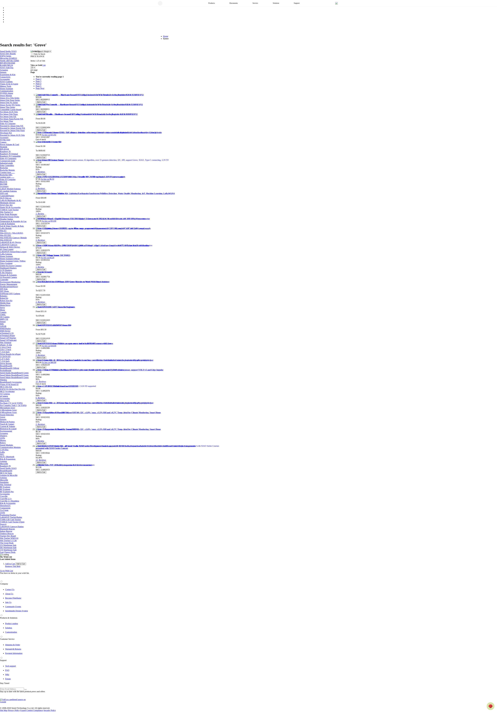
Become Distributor (13, 598)
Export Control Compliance (31, 710)
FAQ (7, 670)
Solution (8, 628)
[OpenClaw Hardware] (490, 706)
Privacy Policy (14, 710)
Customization (11, 632)
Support (3, 660)
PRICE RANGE (37, 56)
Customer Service (7, 639)
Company (4, 584)
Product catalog (11, 623)
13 (41, 460)
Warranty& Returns (13, 649)
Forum (8, 679)
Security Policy (49, 710)
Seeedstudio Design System (16, 611)
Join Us (8, 602)
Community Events (13, 606)
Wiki (7, 674)
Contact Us (9, 589)
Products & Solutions (8, 618)
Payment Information (13, 653)
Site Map (3, 710)
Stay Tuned (4, 683)
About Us (9, 594)
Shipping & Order (12, 645)
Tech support (10, 666)
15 (41, 381)
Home (165, 36)
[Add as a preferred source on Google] (14, 700)
